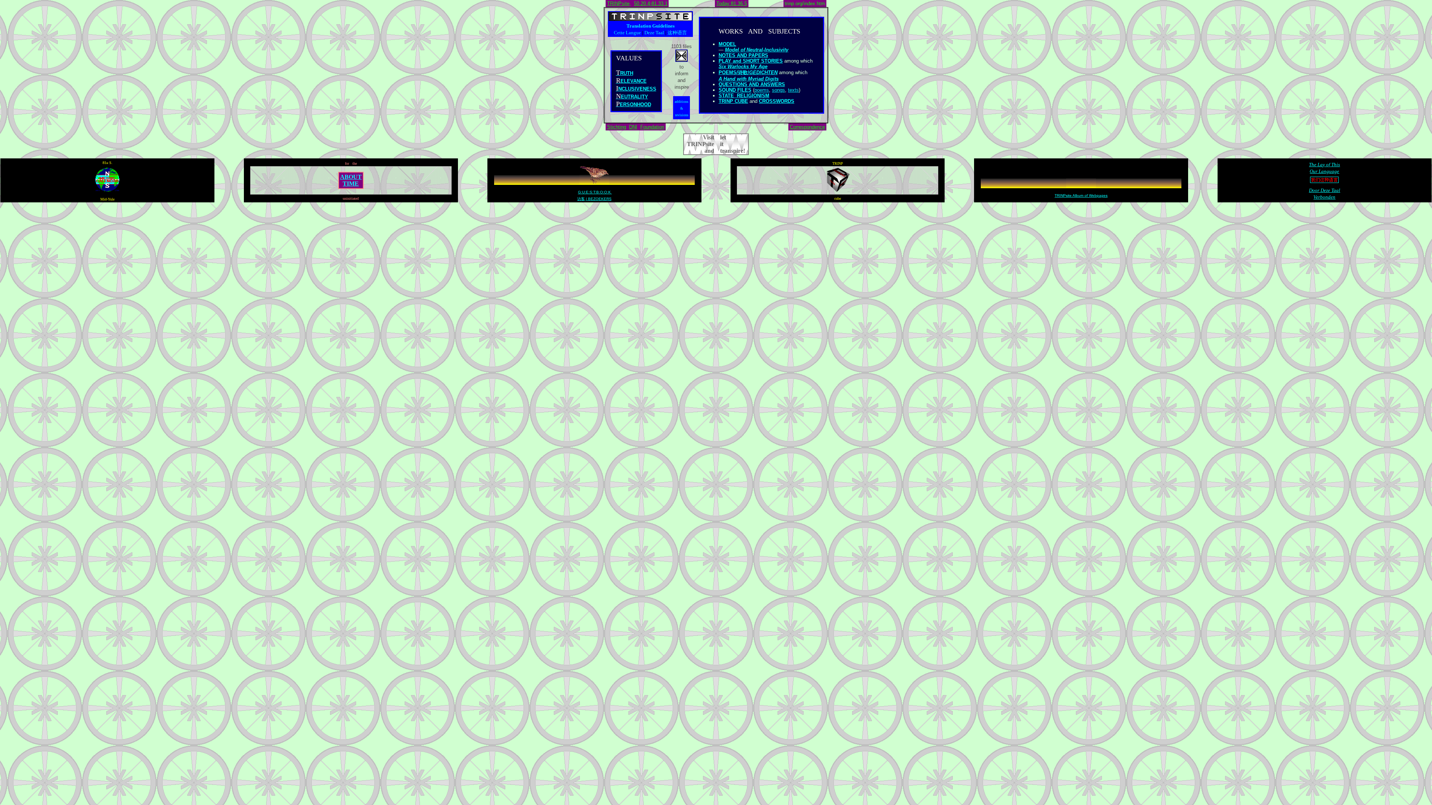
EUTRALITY (634, 97)
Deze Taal (654, 32)
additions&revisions (681, 108)
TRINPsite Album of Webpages (1081, 195)
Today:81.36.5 (731, 3)
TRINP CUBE (733, 101)
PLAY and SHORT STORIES (751, 61)
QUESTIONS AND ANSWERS (752, 84)
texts (793, 90)
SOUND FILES (735, 90)
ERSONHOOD (635, 104)
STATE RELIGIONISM (744, 95)
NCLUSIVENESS (637, 89)
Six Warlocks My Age (743, 66)
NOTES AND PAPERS (743, 55)
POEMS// (748, 72)
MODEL (727, 44)
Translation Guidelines (650, 26)
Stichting (616, 127)
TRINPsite (618, 3)
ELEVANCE (634, 81)
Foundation (652, 127)
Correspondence (807, 127)
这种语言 (677, 32)
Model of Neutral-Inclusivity (756, 50)
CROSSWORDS (776, 101)
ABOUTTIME (351, 180)
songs (778, 90)
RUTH (626, 73)
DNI (633, 127)
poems (761, 90)
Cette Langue (627, 32)
